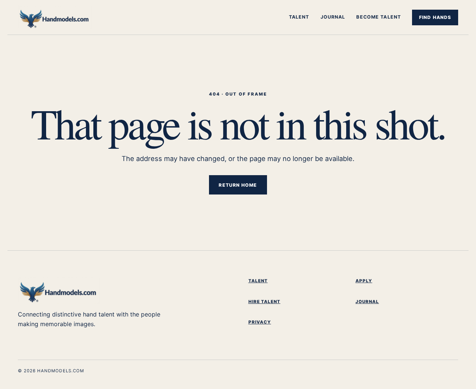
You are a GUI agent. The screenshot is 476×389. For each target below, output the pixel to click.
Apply (364, 280)
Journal (333, 17)
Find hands (435, 17)
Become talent (378, 17)
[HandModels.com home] (64, 17)
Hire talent (264, 301)
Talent (299, 17)
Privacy (259, 322)
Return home (238, 185)
